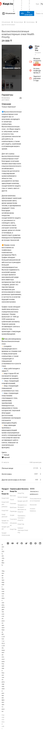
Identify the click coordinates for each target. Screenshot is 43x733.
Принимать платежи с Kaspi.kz (21, 518)
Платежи (13, 503)
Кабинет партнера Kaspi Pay (23, 530)
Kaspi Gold (5, 498)
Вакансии (33, 505)
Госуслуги (13, 519)
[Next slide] (17, 62)
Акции (12, 515)
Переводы (13, 511)
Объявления (10, 13)
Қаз (37, 4)
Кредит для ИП (23, 501)
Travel (12, 499)
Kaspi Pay (21, 493)
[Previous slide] (6, 62)
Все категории (28, 13)
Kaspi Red (5, 510)
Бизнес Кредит (23, 497)
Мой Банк (13, 507)
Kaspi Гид (13, 529)
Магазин (13, 496)
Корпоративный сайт (3, 721)
